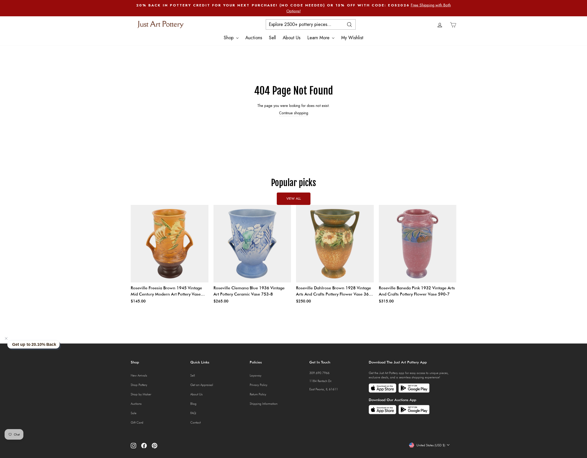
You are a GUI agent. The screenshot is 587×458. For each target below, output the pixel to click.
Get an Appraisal (201, 385)
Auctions (253, 37)
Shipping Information (263, 403)
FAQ (193, 413)
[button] (6, 338)
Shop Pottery (139, 385)
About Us (291, 37)
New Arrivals (139, 375)
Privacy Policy (258, 385)
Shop (229, 37)
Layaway (255, 375)
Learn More (319, 37)
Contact (195, 422)
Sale (133, 413)
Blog (193, 403)
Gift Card (137, 422)
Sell (272, 37)
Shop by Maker (141, 394)
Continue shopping (293, 113)
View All (293, 198)
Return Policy (258, 394)
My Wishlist (352, 37)
